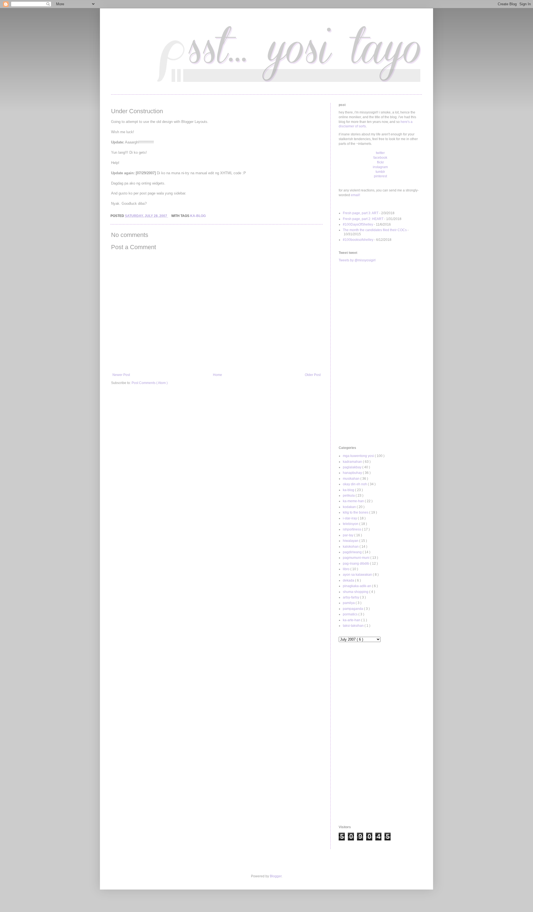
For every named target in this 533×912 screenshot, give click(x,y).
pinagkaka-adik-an (357, 586)
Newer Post (121, 375)
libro (346, 569)
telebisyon (351, 524)
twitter (380, 153)
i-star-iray (350, 518)
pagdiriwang (353, 552)
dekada (349, 580)
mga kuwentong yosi (359, 456)
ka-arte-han (352, 620)
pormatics (350, 614)
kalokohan (351, 547)
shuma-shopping (356, 592)
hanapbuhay (353, 473)
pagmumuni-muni (356, 558)
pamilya (349, 603)
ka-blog (198, 216)
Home (217, 375)
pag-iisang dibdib (356, 563)
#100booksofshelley (358, 240)
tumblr (380, 172)
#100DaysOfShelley (358, 224)
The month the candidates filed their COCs (375, 230)
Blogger (275, 876)
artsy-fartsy (351, 597)
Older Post (313, 375)
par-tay (348, 535)
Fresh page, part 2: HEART (363, 219)
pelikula (349, 495)
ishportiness (352, 529)
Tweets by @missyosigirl (357, 260)
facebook (380, 158)
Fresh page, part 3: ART (360, 213)
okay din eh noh (355, 484)
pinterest (380, 176)
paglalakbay (352, 467)
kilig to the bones (356, 512)
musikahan (351, 479)
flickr (380, 162)
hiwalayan (351, 541)
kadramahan (353, 462)
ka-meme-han (354, 501)
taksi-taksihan (353, 626)
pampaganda (353, 609)
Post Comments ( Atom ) (150, 383)
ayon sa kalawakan (358, 575)
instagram (380, 167)
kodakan (350, 507)
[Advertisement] (380, 354)
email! (355, 195)
